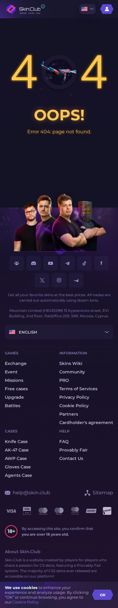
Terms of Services (78, 388)
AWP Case (16, 458)
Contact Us (71, 458)
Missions (14, 380)
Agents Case (18, 475)
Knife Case (16, 441)
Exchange (16, 363)
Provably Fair (73, 450)
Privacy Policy (74, 397)
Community (72, 372)
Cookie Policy (25, 602)
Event (11, 372)
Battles (12, 405)
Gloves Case (18, 467)
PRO (64, 380)
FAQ (64, 441)
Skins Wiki (70, 363)
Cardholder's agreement (86, 422)
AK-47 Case (17, 450)
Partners (68, 414)
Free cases (16, 388)
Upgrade (14, 397)
